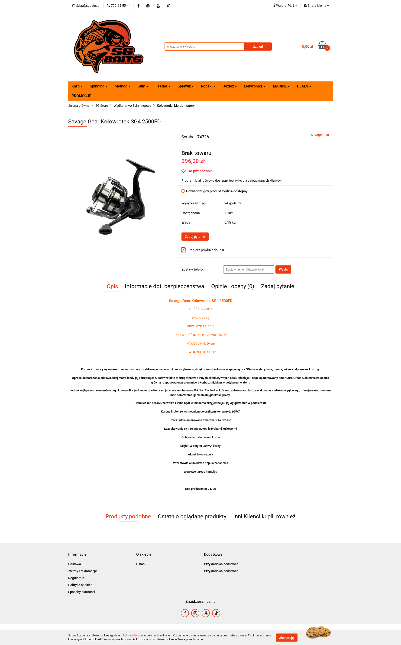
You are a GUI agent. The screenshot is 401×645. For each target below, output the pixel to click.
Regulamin (76, 578)
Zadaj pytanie (195, 237)
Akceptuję (286, 637)
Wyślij (283, 269)
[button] (77, 554)
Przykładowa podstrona (221, 564)
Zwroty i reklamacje (82, 571)
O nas (140, 564)
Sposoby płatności (81, 592)
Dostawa (74, 564)
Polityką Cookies (133, 635)
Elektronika (254, 86)
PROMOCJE (81, 96)
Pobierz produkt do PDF (206, 250)
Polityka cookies (80, 585)
